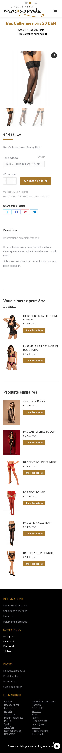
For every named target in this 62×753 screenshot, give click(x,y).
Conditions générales (15, 610)
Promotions (10, 681)
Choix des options (34, 330)
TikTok (7, 651)
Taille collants (10, 157)
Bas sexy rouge (34, 492)
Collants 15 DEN (34, 401)
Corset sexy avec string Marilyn (40, 317)
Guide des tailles (12, 686)
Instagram (9, 636)
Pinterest (8, 646)
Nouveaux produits (14, 670)
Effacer (41, 157)
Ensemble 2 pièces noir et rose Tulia (40, 348)
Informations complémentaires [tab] (21, 238)
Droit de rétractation (15, 605)
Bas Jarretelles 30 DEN (39, 432)
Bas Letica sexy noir (37, 523)
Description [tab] (10, 230)
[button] (54, 55)
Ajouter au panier (35, 181)
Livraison (8, 616)
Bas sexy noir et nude (38, 553)
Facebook (8, 641)
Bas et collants (21, 192)
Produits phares (12, 676)
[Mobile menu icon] (55, 11)
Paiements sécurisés (15, 621)
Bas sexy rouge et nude (39, 462)
